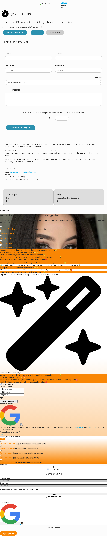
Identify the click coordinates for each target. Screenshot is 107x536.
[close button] (53, 467)
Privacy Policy (92, 427)
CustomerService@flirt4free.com (23, 172)
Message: (16, 89)
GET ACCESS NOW (15, 32)
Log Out (64, 2)
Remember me (54, 496)
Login (37, 32)
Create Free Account (9, 401)
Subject (98, 77)
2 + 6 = (48, 118)
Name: (9, 53)
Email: (59, 53)
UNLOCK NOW (55, 32)
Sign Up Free (8, 533)
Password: (59, 65)
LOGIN (2, 439)
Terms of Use (78, 427)
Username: (9, 65)
